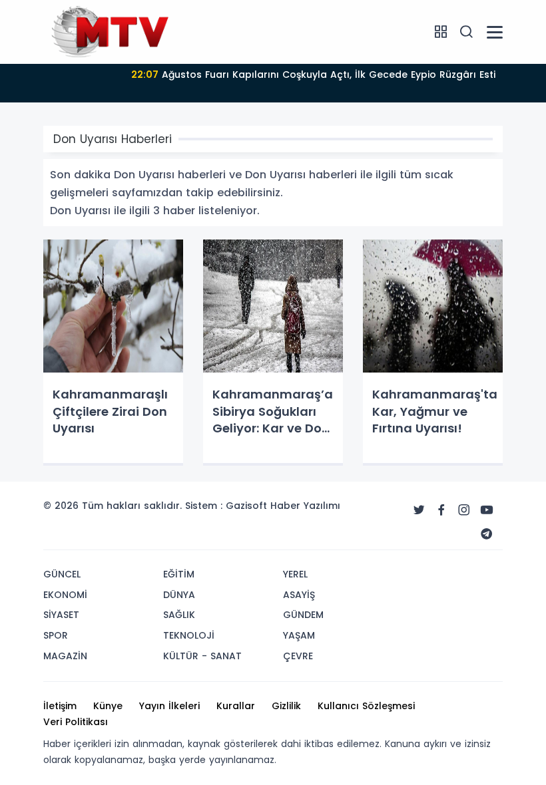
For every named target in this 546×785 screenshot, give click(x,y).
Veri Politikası (75, 721)
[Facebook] (441, 510)
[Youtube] (486, 510)
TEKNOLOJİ (188, 635)
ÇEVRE (298, 656)
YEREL (295, 574)
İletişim (60, 705)
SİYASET (61, 614)
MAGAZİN (65, 656)
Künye (108, 705)
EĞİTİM (178, 574)
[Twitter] (418, 510)
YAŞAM (299, 635)
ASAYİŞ (299, 594)
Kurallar (235, 705)
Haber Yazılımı (305, 505)
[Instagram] (464, 510)
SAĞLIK (179, 614)
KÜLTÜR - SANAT (202, 656)
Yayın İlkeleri (169, 705)
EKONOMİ (65, 594)
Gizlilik (286, 705)
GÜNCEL (62, 574)
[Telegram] (486, 534)
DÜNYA (179, 594)
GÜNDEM (303, 614)
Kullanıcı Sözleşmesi (366, 705)
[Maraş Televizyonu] (109, 31)
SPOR (55, 635)
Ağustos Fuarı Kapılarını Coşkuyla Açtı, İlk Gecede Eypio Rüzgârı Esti (313, 74)
